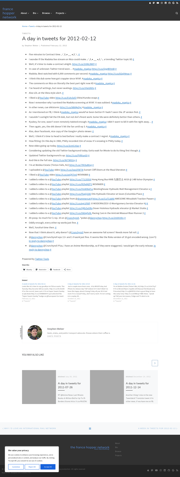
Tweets (32, 26)
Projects (118, 455)
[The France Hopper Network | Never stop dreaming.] (9, 12)
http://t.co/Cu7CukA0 (103, 198)
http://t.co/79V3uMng (80, 165)
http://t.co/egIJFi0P (80, 203)
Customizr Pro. (26, 473)
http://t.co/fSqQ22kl (80, 193)
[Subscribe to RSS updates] (177, 3)
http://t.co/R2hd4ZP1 (81, 184)
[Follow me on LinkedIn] (166, 3)
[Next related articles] (155, 363)
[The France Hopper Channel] (158, 3)
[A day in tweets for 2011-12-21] (136, 292)
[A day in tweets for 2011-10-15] (90, 292)
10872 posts (54, 336)
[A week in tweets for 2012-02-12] (45, 292)
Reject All (32, 467)
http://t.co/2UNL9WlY (83, 64)
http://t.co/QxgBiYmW (103, 68)
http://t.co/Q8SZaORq (81, 208)
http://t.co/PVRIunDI (77, 155)
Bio (116, 447)
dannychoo (96, 217)
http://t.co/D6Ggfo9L (81, 213)
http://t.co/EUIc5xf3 (65, 97)
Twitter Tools (42, 258)
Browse (118, 451)
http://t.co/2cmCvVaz (68, 145)
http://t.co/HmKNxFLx (81, 189)
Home (24, 26)
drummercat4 (84, 198)
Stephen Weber (31, 46)
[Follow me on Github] (169, 3)
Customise (16, 467)
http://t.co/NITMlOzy (64, 160)
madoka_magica (82, 68)
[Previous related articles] (148, 363)
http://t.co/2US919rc (113, 217)
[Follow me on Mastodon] (154, 3)
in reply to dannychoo (40, 240)
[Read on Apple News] (150, 3)
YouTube (44, 97)
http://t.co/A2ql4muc (119, 73)
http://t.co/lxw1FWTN (71, 169)
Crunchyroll (73, 217)
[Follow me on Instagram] (162, 3)
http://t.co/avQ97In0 (66, 174)
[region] (32, 459)
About (117, 443)
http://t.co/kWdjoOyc (71, 107)
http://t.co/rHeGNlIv (83, 88)
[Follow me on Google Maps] (173, 3)
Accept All (48, 467)
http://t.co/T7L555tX (80, 179)
